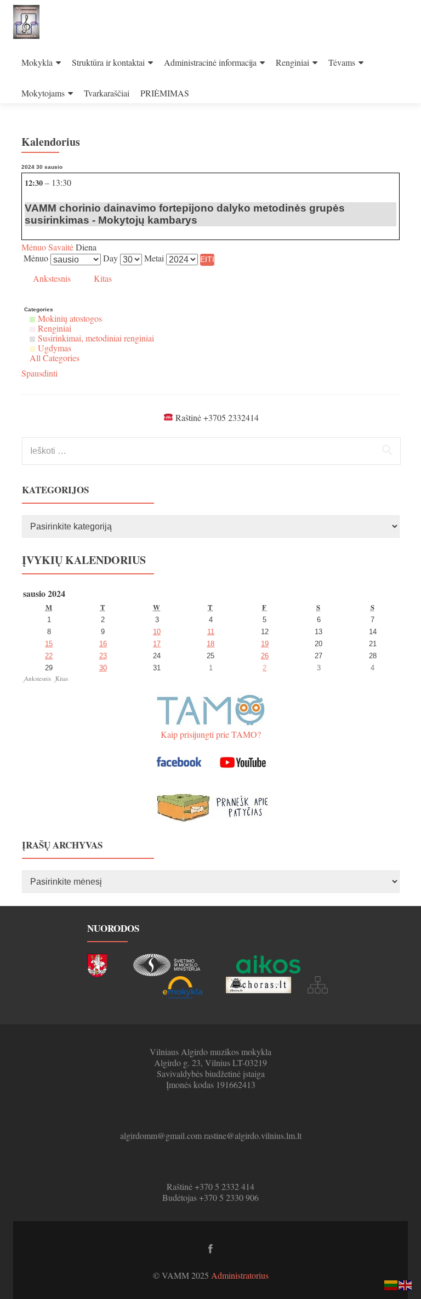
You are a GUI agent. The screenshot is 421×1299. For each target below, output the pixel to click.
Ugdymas (54, 348)
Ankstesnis (52, 278)
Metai (154, 258)
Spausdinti (39, 373)
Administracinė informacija (210, 62)
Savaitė (59, 247)
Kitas (103, 278)
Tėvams (341, 62)
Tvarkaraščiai (106, 93)
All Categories (54, 357)
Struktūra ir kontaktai (108, 62)
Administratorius (240, 1275)
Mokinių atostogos (70, 318)
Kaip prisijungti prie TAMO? (211, 734)
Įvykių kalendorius (84, 560)
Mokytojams (43, 93)
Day (110, 258)
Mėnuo (33, 247)
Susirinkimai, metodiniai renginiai (96, 338)
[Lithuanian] (391, 1284)
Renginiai (292, 62)
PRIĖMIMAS (164, 93)
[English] (406, 1284)
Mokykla (37, 62)
